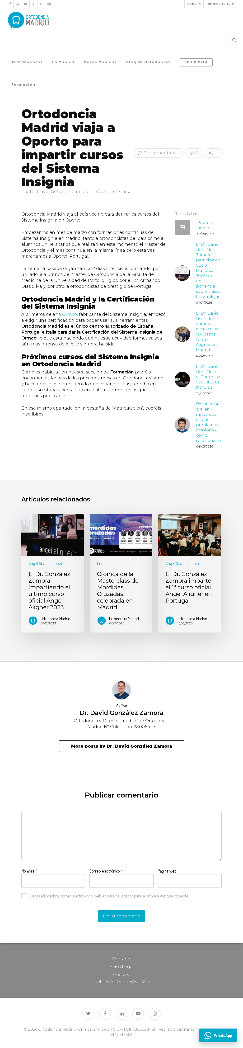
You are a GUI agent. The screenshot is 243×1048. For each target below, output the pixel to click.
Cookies (121, 974)
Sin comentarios (160, 153)
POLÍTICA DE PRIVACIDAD (121, 981)
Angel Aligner (39, 563)
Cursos (126, 191)
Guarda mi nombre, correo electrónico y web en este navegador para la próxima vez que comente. (108, 895)
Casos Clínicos (100, 62)
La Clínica (63, 62)
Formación (23, 84)
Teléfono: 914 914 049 (220, 4)
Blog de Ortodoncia (148, 62)
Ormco (69, 314)
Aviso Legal (121, 966)
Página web (167, 870)
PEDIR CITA (194, 4)
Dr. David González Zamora (59, 191)
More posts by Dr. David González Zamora (121, 746)
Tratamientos (27, 62)
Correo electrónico (106, 870)
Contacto (121, 959)
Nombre (29, 870)
